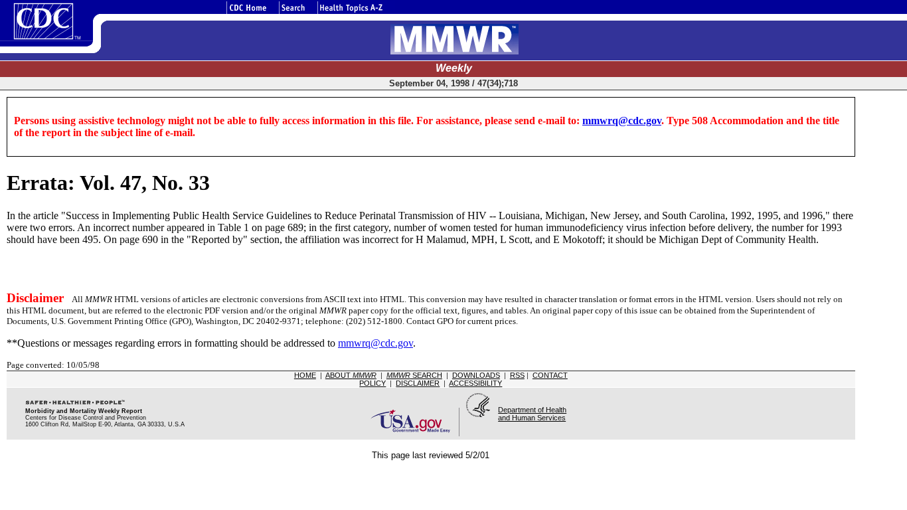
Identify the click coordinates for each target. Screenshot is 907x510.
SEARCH (414, 375)
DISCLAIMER (418, 383)
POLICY (372, 383)
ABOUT (350, 375)
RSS (517, 375)
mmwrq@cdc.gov (621, 120)
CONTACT (550, 375)
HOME (305, 375)
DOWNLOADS (476, 375)
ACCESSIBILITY (475, 383)
